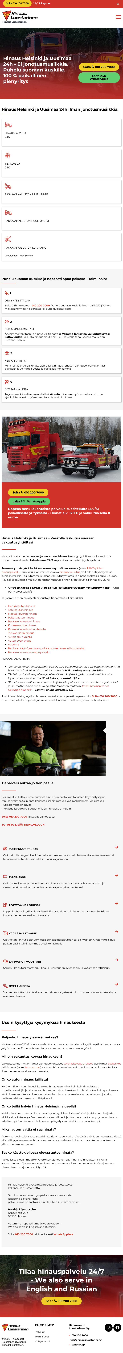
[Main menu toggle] (118, 17)
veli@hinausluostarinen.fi (86, 1340)
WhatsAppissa (63, 1234)
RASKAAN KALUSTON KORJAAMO (25, 247)
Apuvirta (13, 644)
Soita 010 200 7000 (104, 696)
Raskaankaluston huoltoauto (27, 220)
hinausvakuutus (69, 572)
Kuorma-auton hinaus (22, 625)
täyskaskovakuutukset (78, 1063)
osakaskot (114, 1063)
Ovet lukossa (19, 986)
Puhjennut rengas (23, 849)
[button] (118, 4)
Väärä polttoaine (23, 933)
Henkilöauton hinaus (21, 606)
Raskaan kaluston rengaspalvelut (29, 652)
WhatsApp (78, 1344)
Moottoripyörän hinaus (22, 613)
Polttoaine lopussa (24, 905)
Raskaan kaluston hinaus (24, 621)
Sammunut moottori (25, 961)
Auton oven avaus (19, 640)
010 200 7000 (41, 305)
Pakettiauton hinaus (21, 617)
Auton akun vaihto (20, 636)
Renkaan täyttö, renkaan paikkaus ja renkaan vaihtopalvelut (46, 648)
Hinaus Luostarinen (14, 22)
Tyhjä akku (17, 877)
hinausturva (32, 1067)
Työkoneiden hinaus (21, 633)
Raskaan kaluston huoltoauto (27, 629)
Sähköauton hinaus (20, 609)
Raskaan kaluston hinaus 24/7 (26, 194)
